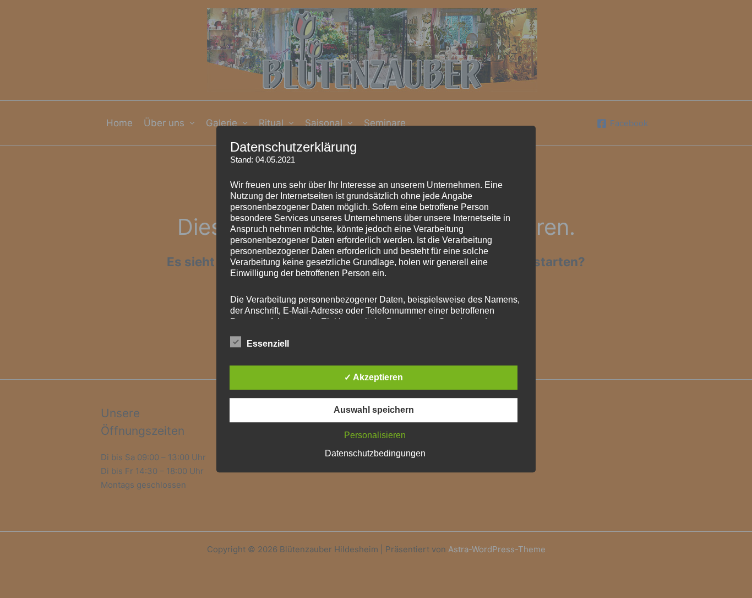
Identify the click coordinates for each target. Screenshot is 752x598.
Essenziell (268, 343)
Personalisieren (375, 435)
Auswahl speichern (374, 409)
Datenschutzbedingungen (375, 453)
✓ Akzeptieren (373, 377)
